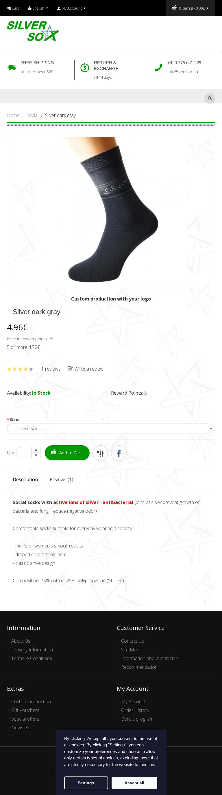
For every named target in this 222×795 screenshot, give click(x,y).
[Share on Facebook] (119, 453)
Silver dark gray (60, 115)
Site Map (130, 649)
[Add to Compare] (100, 453)
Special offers (25, 719)
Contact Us (132, 641)
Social (32, 115)
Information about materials (150, 658)
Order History (135, 710)
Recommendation (139, 667)
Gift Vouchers (25, 710)
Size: (13, 419)
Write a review (89, 369)
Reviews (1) (61, 479)
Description (25, 479)
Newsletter (22, 727)
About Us (20, 641)
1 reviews (51, 369)
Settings (86, 783)
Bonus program (137, 719)
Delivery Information (32, 649)
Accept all (134, 783)
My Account (133, 701)
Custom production (31, 701)
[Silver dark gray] (111, 211)
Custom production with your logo (111, 299)
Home (13, 115)
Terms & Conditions (31, 658)
